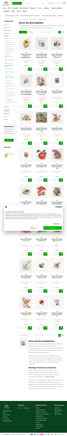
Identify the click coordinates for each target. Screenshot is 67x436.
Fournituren (33, 8)
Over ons (38, 408)
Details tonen (56, 223)
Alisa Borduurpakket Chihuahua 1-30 (26, 313)
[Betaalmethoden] (31, 434)
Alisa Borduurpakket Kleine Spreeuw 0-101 (57, 167)
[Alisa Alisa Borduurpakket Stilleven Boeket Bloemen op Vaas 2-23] (57, 191)
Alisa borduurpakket (9, 77)
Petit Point (8, 40)
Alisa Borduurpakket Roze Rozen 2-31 (26, 166)
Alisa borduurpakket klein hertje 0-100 (57, 276)
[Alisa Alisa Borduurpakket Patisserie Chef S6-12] (57, 302)
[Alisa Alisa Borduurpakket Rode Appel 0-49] (42, 154)
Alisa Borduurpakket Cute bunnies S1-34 (57, 129)
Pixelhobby (15, 8)
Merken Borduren (9, 66)
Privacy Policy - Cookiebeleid (42, 414)
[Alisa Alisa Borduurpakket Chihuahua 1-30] (26, 302)
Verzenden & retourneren (41, 418)
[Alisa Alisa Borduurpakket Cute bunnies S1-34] (57, 117)
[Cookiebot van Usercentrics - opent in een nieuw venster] (56, 207)
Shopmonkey (22, 434)
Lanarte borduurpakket (9, 69)
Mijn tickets (57, 412)
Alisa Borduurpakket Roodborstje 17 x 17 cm (41, 130)
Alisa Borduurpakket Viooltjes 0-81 (41, 240)
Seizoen (19, 11)
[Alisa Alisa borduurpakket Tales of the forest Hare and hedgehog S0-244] (26, 80)
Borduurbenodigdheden (10, 60)
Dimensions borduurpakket (9, 83)
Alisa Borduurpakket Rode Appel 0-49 (41, 166)
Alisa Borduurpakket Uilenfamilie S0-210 (26, 129)
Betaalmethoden (39, 416)
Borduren (39, 8)
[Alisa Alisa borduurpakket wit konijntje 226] (26, 265)
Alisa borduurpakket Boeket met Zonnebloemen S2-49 (26, 56)
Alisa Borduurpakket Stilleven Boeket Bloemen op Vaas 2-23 (57, 204)
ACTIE (9, 8)
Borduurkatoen (9, 63)
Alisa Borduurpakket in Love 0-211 (26, 240)
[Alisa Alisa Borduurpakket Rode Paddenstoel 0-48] (42, 191)
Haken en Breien (24, 8)
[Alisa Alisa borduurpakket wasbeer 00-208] (57, 80)
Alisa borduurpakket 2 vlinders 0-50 (41, 276)
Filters (23, 32)
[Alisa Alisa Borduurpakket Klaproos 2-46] (42, 302)
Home (4, 8)
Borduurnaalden (9, 44)
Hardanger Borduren (10, 42)
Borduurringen (8, 46)
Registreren (57, 408)
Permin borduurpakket (9, 89)
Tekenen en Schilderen (56, 8)
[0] (63, 3)
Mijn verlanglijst (58, 414)
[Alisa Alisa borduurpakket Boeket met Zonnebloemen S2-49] (26, 43)
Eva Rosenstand (9, 80)
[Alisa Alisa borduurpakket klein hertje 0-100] (57, 265)
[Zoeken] (43, 3)
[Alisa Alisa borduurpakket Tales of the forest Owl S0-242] (57, 43)
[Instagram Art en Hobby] (22, 408)
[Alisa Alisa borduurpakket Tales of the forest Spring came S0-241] (42, 43)
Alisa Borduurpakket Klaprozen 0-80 (57, 240)
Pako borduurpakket (10, 94)
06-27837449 (51, 3)
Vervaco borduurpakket (10, 72)
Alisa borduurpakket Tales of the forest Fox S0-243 (41, 93)
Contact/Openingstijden (41, 420)
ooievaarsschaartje (50, 376)
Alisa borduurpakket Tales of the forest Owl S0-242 (57, 56)
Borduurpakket (9, 38)
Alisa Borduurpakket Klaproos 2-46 (41, 313)
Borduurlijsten (8, 52)
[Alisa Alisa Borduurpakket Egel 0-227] (26, 191)
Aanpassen (32, 227)
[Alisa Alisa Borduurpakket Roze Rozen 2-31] (26, 154)
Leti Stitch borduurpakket (10, 103)
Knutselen (46, 8)
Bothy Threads (9, 75)
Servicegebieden (39, 426)
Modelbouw (6, 11)
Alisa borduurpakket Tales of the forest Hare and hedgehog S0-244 (26, 93)
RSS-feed (38, 428)
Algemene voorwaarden (41, 412)
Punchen (7, 54)
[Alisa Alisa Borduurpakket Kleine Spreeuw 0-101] (57, 154)
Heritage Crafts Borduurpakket (8, 99)
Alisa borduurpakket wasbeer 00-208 (57, 92)
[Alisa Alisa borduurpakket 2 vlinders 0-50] (42, 265)
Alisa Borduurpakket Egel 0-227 (26, 203)
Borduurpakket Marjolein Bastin (10, 86)
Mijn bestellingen (58, 410)
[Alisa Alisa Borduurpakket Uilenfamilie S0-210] (26, 117)
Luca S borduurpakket (9, 96)
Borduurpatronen (9, 50)
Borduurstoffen (9, 48)
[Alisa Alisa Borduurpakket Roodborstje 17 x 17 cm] (42, 117)
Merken (25, 11)
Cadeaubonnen (39, 424)
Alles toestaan (52, 227)
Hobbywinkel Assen (40, 410)
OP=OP (13, 11)
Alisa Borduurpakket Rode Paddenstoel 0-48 (41, 204)
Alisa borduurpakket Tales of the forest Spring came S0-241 (41, 56)
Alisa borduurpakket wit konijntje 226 (26, 276)
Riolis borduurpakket (10, 92)
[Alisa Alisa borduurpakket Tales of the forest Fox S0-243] (42, 80)
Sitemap (37, 422)
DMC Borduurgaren (9, 57)
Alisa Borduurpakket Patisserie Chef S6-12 (57, 314)
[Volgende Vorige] (48, 32)
